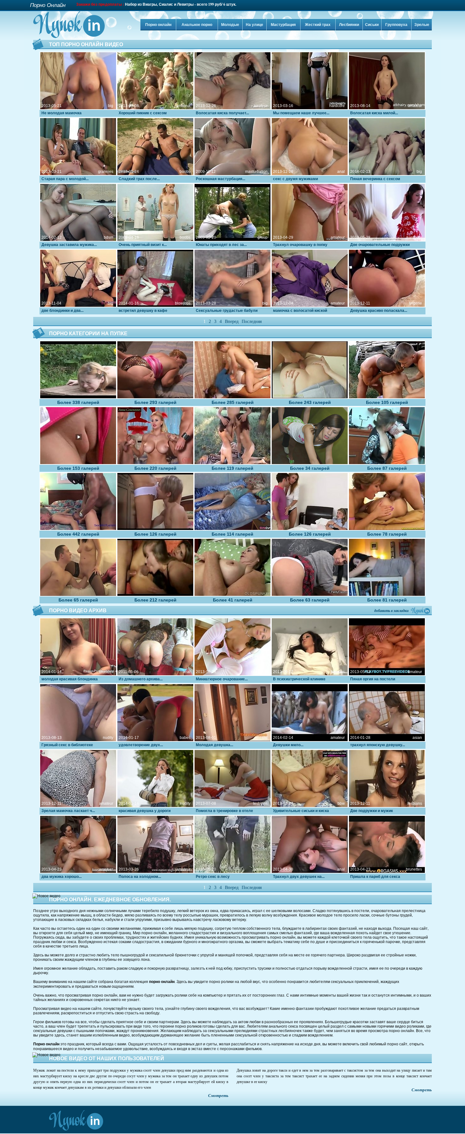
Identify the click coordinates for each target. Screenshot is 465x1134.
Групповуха (396, 24)
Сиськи (372, 24)
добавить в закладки (391, 610)
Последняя (252, 321)
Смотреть (218, 1095)
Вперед (232, 321)
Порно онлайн (158, 24)
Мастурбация (283, 24)
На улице (254, 24)
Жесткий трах (318, 24)
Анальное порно (197, 24)
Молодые (230, 24)
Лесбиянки (349, 24)
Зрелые (421, 24)
